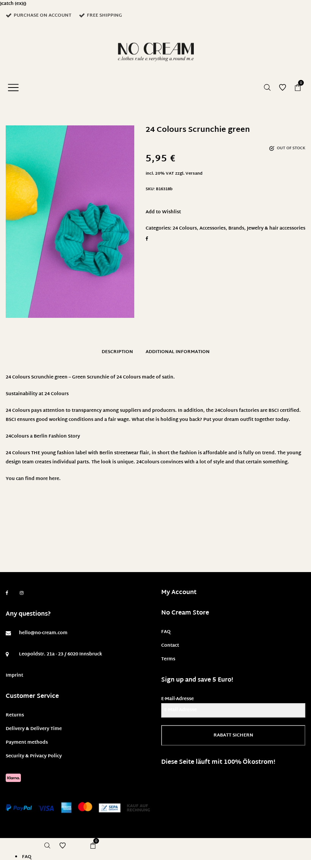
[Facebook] (7, 593)
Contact (170, 645)
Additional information (178, 352)
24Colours (17, 436)
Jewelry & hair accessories (276, 228)
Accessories (212, 228)
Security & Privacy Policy (34, 756)
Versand (194, 173)
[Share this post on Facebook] (147, 239)
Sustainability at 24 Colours (37, 394)
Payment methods (27, 742)
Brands (236, 228)
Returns (15, 715)
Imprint (14, 675)
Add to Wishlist (163, 212)
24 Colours (185, 228)
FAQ (166, 632)
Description (117, 352)
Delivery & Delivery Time (34, 729)
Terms (168, 659)
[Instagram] (22, 593)
